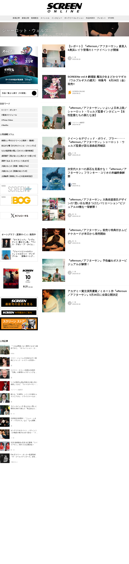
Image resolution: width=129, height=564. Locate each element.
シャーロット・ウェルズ (25, 30)
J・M (74, 57)
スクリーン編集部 (78, 122)
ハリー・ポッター (10, 110)
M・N (74, 214)
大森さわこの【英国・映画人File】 (15, 166)
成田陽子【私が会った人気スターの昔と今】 (19, 156)
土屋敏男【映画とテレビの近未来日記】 (17, 176)
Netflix (5, 125)
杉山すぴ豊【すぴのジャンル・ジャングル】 (19, 146)
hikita (74, 184)
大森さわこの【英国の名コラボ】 (15, 171)
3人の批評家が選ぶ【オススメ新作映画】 (18, 151)
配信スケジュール (10, 115)
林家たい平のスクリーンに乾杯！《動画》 (18, 141)
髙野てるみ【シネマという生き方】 (16, 161)
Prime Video (8, 120)
